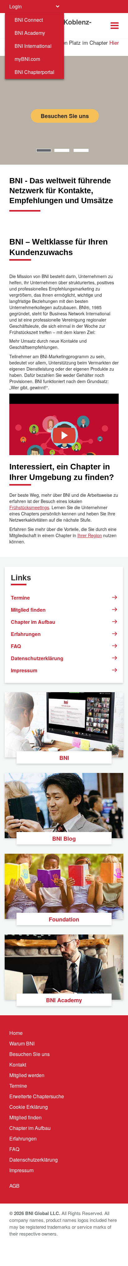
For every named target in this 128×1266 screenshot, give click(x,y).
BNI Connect (29, 19)
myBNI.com (27, 58)
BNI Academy (30, 32)
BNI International (33, 45)
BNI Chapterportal (34, 71)
